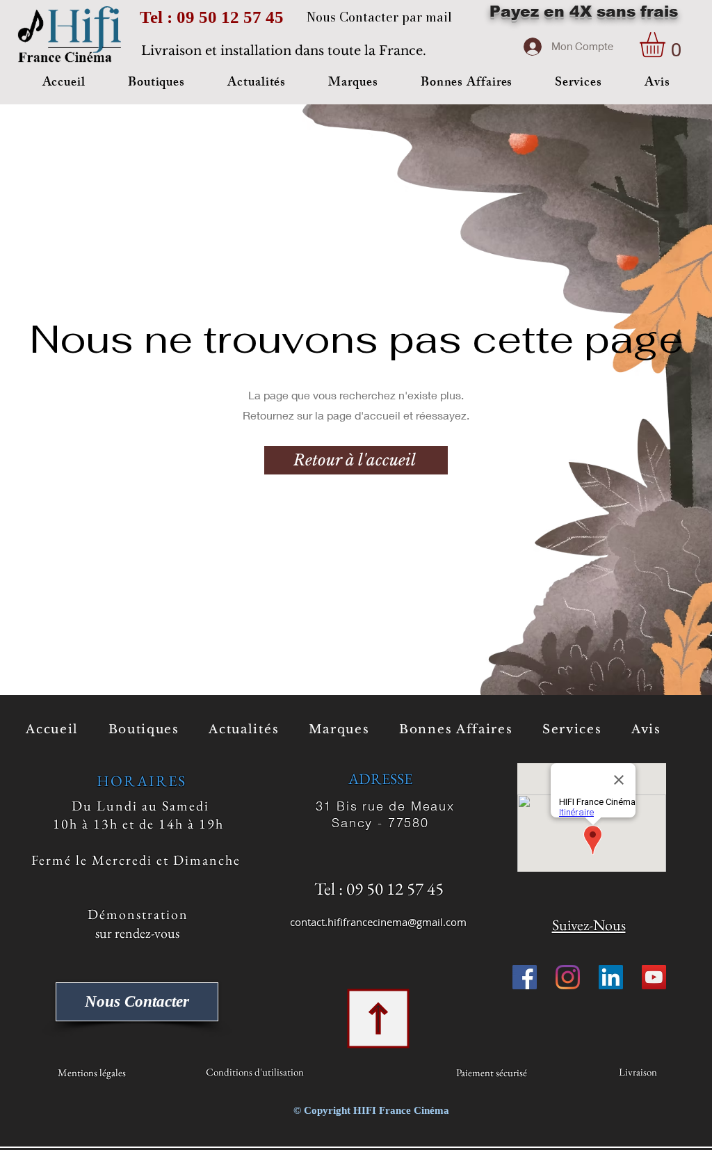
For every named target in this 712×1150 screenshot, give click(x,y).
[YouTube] (654, 977)
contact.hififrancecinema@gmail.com (378, 922)
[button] (156, 84)
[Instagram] (568, 977)
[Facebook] (524, 977)
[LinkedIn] (611, 977)
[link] (667, 44)
